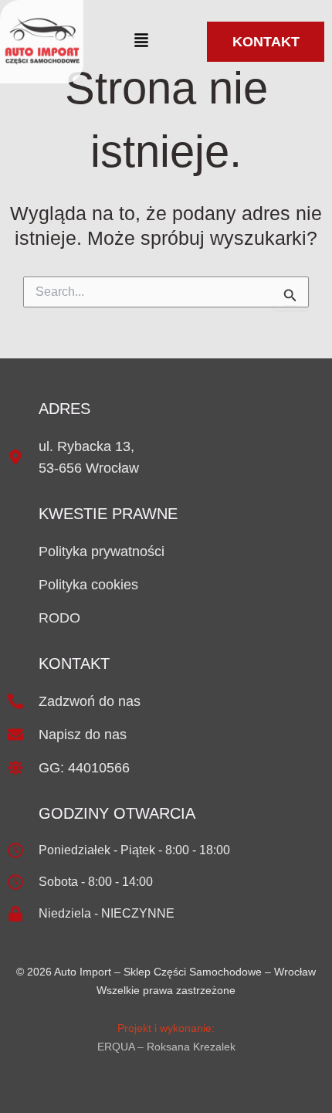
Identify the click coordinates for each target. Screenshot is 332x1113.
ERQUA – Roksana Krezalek (166, 1046)
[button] (141, 41)
